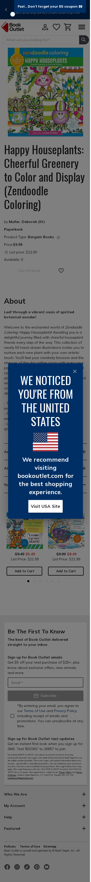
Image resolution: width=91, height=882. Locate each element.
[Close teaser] (12, 14)
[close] (75, 371)
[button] (50, 6)
